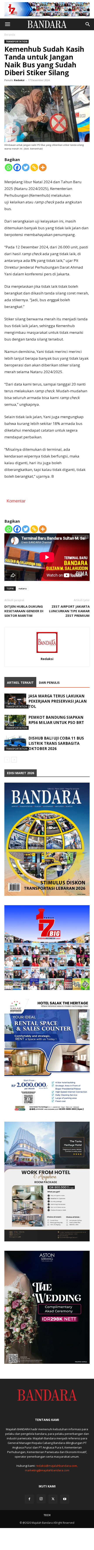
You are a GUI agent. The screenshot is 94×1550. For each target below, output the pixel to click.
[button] (7, 24)
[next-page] (14, 759)
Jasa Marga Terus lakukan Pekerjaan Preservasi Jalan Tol (57, 701)
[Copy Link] (34, 167)
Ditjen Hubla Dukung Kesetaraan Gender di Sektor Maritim (24, 611)
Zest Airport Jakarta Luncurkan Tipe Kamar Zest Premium (69, 611)
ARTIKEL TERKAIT (20, 682)
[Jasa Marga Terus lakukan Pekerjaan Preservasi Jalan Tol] (15, 701)
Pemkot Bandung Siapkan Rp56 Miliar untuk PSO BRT (56, 720)
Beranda (9, 35)
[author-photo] (47, 653)
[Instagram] (41, 1499)
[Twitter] (26, 167)
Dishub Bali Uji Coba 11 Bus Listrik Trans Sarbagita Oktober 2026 (56, 743)
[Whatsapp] (8, 167)
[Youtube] (64, 1499)
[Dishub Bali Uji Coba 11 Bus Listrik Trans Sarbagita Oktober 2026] (15, 743)
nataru (23, 588)
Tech (47, 1515)
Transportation (16, 41)
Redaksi (19, 80)
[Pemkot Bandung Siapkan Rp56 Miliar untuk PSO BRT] (15, 722)
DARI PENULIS (49, 682)
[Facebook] (17, 167)
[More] (43, 167)
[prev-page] (7, 759)
